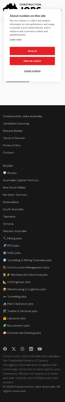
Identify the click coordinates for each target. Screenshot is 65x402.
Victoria (8, 224)
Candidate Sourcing (16, 123)
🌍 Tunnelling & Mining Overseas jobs (27, 260)
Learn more (15, 39)
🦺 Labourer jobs (14, 318)
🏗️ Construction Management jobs (26, 267)
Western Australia (15, 231)
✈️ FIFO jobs (11, 246)
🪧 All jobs (10, 173)
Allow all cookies (32, 61)
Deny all (32, 51)
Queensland (11, 202)
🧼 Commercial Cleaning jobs (22, 333)
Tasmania (9, 216)
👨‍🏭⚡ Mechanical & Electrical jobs (25, 275)
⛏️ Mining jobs (12, 238)
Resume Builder (13, 131)
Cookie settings (32, 71)
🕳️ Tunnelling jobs (15, 296)
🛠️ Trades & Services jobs (20, 311)
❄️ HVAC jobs (12, 253)
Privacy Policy (12, 145)
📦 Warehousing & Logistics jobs (24, 289)
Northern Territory (15, 195)
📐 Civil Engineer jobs (17, 282)
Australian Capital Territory (21, 180)
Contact (8, 152)
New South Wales (14, 187)
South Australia (13, 209)
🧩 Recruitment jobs (16, 325)
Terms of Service (14, 138)
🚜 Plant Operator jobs (18, 304)
